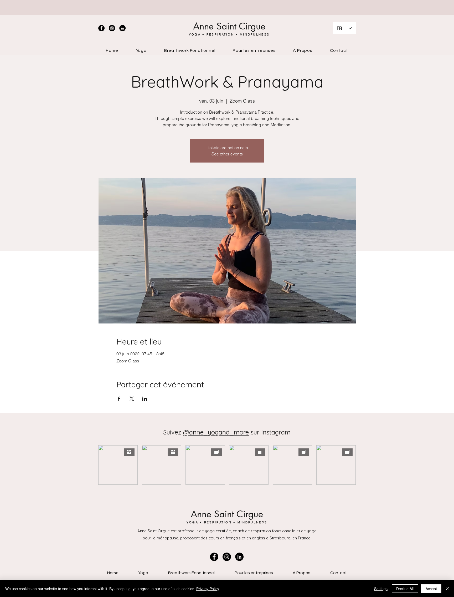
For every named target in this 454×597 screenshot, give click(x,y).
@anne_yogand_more (216, 432)
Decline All (405, 588)
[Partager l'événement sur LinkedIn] (144, 399)
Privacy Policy (207, 588)
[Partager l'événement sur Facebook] (118, 399)
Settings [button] (381, 588)
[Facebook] (101, 28)
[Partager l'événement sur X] (131, 399)
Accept (431, 588)
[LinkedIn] (122, 28)
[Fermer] (448, 588)
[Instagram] (112, 28)
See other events (227, 153)
